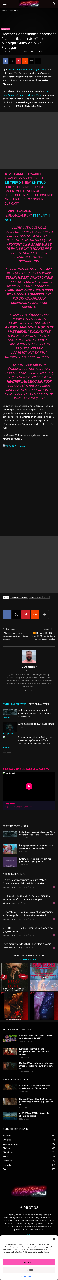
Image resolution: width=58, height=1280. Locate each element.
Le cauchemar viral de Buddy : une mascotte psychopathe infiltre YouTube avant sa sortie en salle (35, 740)
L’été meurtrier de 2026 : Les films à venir (27, 944)
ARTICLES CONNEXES (14, 704)
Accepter (29, 1262)
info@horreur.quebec (37, 1235)
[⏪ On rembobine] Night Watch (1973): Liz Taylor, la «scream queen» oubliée (43, 636)
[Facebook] (5, 61)
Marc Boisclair (10, 52)
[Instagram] (26, 691)
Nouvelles (14, 10)
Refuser (29, 1270)
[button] (53, 1239)
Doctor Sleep (34, 95)
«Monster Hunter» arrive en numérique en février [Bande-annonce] (16, 636)
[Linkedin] (32, 691)
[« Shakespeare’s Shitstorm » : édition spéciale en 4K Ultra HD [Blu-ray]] (10, 1038)
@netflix (38, 182)
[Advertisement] (29, 140)
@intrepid (12, 182)
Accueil (4, 10)
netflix (46, 597)
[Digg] (31, 61)
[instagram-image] (14, 977)
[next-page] (9, 751)
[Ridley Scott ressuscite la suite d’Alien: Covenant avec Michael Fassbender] (10, 712)
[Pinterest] (18, 61)
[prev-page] (4, 751)
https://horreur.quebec (29, 671)
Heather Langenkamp (19, 597)
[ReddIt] (25, 61)
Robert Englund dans (28, 69)
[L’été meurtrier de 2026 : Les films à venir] (10, 727)
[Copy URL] (38, 61)
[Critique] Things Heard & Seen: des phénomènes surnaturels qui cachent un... (36, 1102)
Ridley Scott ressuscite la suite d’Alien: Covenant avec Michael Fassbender (34, 713)
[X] (12, 61)
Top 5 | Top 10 (8, 734)
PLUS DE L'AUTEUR (39, 704)
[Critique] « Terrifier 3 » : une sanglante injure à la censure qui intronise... (34, 1052)
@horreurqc (29, 959)
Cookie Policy (26, 1276)
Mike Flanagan (35, 597)
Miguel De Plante (9, 903)
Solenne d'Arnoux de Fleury (12, 887)
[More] (44, 614)
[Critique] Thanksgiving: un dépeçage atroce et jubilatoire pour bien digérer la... (36, 1066)
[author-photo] (29, 663)
